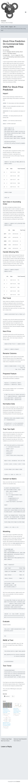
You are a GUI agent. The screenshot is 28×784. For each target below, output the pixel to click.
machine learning (10, 56)
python (22, 56)
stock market (6, 58)
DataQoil (3, 21)
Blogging (9, 51)
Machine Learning (15, 51)
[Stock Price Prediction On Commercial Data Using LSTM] (18, 705)
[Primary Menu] (25, 12)
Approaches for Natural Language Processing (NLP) (7, 724)
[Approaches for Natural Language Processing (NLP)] (7, 719)
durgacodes (7, 55)
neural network (17, 56)
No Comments (6, 50)
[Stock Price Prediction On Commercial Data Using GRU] (7, 705)
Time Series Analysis (11, 53)
